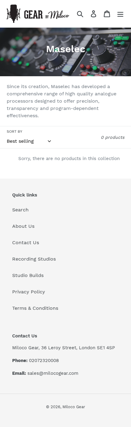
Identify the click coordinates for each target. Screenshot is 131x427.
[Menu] (120, 14)
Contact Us (25, 242)
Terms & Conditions (35, 308)
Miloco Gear (73, 407)
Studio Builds (28, 275)
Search (20, 210)
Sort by (14, 131)
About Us (23, 226)
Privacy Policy (28, 292)
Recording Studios (34, 259)
